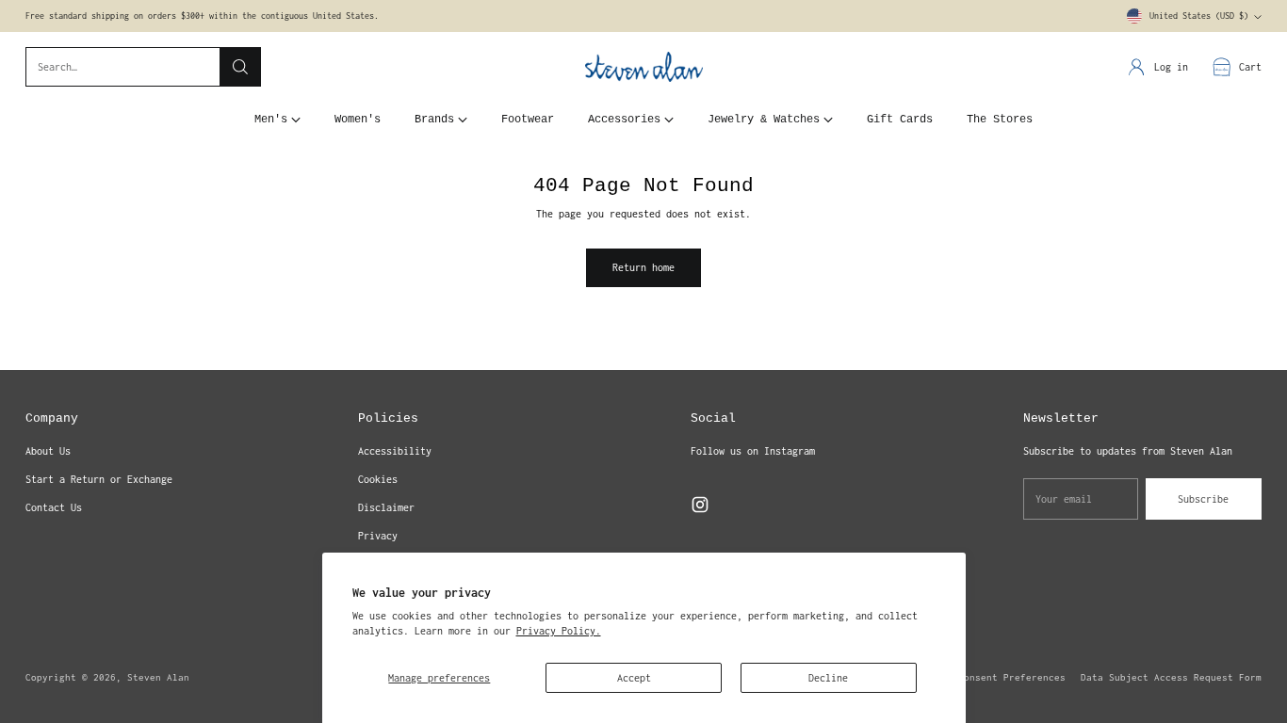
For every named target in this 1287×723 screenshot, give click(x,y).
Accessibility (395, 451)
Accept (634, 677)
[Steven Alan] (644, 67)
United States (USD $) (1198, 16)
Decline (828, 677)
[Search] (240, 67)
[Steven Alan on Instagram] (700, 507)
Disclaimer (386, 507)
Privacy (378, 535)
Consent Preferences (1012, 677)
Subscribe (1203, 499)
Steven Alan (158, 677)
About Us (48, 451)
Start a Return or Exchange (98, 479)
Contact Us (53, 507)
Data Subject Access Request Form (1171, 677)
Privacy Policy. (558, 630)
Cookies (378, 479)
